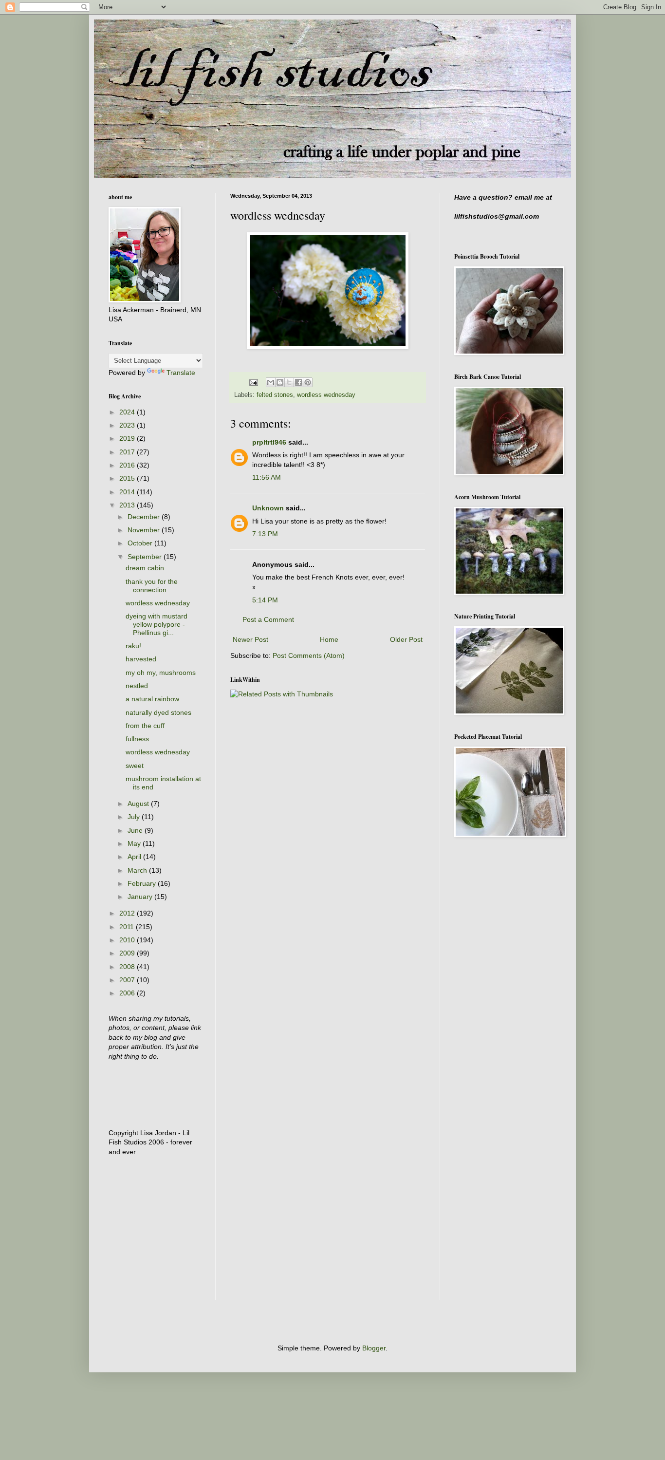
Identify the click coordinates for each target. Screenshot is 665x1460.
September (146, 557)
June (136, 830)
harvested (141, 659)
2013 (128, 505)
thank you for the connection (152, 586)
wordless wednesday (326, 395)
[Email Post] (253, 382)
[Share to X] (289, 382)
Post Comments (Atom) (309, 655)
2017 (128, 452)
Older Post (406, 639)
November (145, 530)
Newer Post (250, 639)
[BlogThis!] (280, 382)
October (141, 543)
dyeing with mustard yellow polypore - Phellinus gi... (156, 624)
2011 (127, 927)
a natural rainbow (152, 699)
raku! (133, 646)
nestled (137, 686)
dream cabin (145, 568)
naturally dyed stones (158, 712)
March (138, 870)
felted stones (275, 395)
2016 (128, 465)
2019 (128, 438)
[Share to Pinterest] (308, 382)
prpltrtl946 (269, 442)
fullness (137, 739)
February (143, 883)
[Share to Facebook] (298, 382)
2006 (128, 993)
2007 (128, 980)
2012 (128, 913)
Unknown (268, 508)
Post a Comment (268, 619)
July (135, 817)
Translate (180, 372)
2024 (128, 412)
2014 (128, 492)
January (141, 896)
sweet (135, 765)
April (135, 857)
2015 (128, 478)
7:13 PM (265, 534)
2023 (128, 425)
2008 (128, 967)
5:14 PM (265, 600)
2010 (128, 940)
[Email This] (271, 382)
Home (329, 639)
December (145, 517)
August (139, 803)
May (135, 843)
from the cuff (145, 726)
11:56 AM (266, 477)
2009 (128, 953)
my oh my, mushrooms (161, 672)
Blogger (374, 1348)
